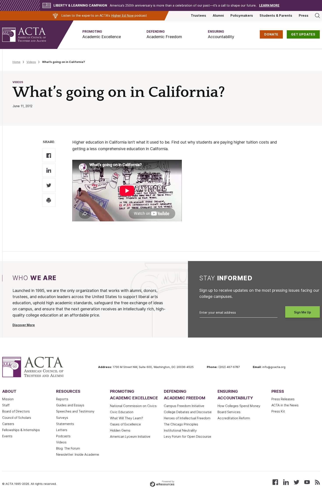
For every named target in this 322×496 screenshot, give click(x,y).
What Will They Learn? (126, 418)
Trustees (198, 16)
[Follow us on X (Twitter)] (296, 482)
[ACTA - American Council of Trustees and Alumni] (29, 34)
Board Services (229, 412)
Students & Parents (276, 16)
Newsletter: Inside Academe (77, 455)
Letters (61, 430)
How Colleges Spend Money (239, 406)
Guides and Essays (70, 405)
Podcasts (63, 436)
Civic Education (121, 412)
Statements (65, 424)
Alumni (218, 16)
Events (7, 436)
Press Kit (278, 411)
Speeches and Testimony (75, 411)
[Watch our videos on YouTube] (307, 482)
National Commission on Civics (133, 406)
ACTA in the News (285, 405)
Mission (8, 399)
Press (303, 16)
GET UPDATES (303, 34)
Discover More (23, 325)
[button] (101, 34)
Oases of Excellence (125, 424)
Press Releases (283, 399)
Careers (8, 424)
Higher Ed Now (122, 16)
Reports (62, 399)
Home (16, 62)
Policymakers (241, 16)
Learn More (269, 5)
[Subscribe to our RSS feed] (317, 482)
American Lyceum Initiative (130, 437)
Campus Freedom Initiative (184, 406)
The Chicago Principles (181, 424)
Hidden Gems (120, 430)
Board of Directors (16, 411)
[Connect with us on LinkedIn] (286, 482)
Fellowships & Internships (21, 430)
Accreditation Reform (234, 418)
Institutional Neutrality (180, 430)
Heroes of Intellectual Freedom (187, 418)
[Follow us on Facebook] (275, 482)
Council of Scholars (16, 418)
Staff (5, 405)
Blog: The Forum (68, 448)
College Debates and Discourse (188, 412)
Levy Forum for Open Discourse (187, 437)
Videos (31, 62)
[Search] (317, 16)
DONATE (271, 34)
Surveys (62, 418)
